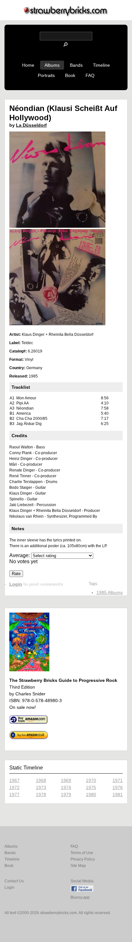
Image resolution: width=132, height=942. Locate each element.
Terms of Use (81, 853)
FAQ (90, 75)
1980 (91, 794)
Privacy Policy (82, 859)
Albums (52, 65)
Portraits (46, 75)
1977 (14, 794)
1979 (66, 794)
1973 (41, 787)
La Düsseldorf (31, 125)
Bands (76, 65)
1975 (91, 787)
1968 (41, 780)
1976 (117, 787)
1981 (117, 794)
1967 (14, 780)
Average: (20, 555)
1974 (66, 787)
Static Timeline (26, 767)
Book (70, 75)
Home (28, 65)
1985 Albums (109, 592)
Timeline (101, 65)
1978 (41, 794)
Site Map (78, 865)
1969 (66, 780)
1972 (14, 787)
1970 (91, 780)
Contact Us (14, 881)
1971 (117, 780)
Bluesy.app (80, 897)
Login (15, 584)
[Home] (66, 15)
